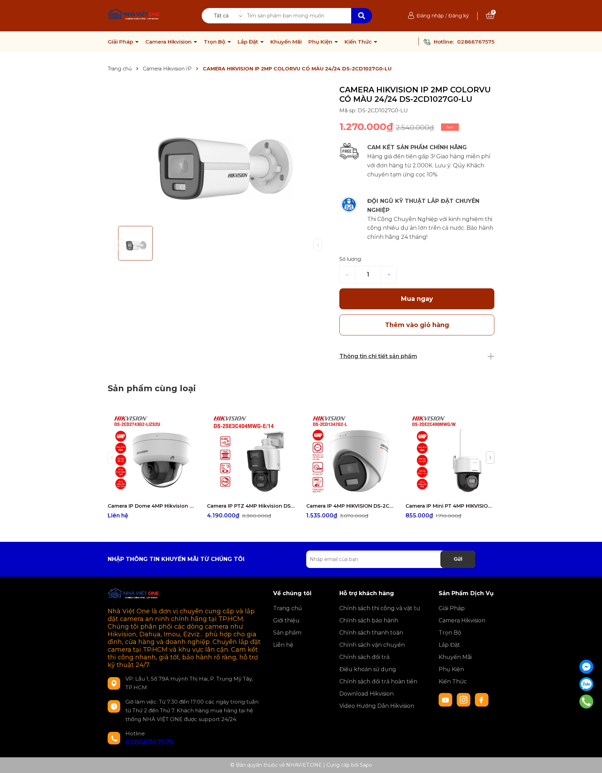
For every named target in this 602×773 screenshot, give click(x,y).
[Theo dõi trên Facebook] (482, 699)
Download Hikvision (366, 693)
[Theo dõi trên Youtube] (446, 699)
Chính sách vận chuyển (372, 645)
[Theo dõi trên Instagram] (464, 699)
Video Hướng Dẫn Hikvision (376, 706)
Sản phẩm (287, 632)
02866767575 (475, 41)
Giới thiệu (286, 620)
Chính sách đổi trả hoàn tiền (378, 681)
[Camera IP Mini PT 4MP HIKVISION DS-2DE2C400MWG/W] (450, 454)
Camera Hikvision (169, 42)
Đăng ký (458, 16)
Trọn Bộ (215, 42)
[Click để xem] (218, 153)
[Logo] (134, 15)
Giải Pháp (121, 42)
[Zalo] (586, 684)
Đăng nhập (430, 16)
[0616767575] (586, 701)
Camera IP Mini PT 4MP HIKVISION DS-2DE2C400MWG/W (450, 506)
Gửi (458, 559)
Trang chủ (287, 608)
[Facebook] (586, 667)
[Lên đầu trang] (590, 761)
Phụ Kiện (321, 42)
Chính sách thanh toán (371, 632)
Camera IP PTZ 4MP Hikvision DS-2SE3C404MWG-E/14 (251, 506)
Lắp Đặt (249, 42)
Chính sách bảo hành (368, 620)
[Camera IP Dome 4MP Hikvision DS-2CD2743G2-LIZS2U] (152, 454)
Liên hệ (283, 645)
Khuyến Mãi (286, 42)
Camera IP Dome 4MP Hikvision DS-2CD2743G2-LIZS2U (152, 506)
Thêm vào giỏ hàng (256, 492)
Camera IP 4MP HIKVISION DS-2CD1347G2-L (350, 506)
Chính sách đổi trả (364, 657)
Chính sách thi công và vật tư (379, 608)
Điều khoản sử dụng (367, 669)
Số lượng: (350, 259)
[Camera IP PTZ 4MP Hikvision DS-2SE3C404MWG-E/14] (251, 454)
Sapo (366, 765)
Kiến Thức (359, 42)
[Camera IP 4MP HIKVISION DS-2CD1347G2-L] (350, 454)
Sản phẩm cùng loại (152, 388)
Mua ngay (417, 299)
